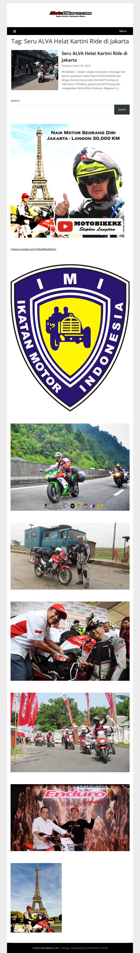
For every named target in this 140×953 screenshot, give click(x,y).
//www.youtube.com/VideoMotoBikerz (33, 249)
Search (15, 100)
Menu (123, 31)
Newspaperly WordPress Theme (89, 948)
